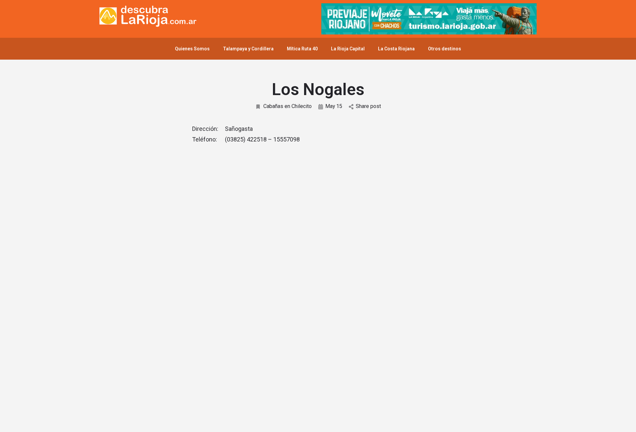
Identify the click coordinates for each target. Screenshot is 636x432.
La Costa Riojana (396, 48)
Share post (368, 106)
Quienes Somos (192, 48)
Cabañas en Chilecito (287, 106)
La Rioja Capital (348, 48)
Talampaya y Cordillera (248, 48)
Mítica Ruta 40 (302, 48)
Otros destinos (444, 48)
